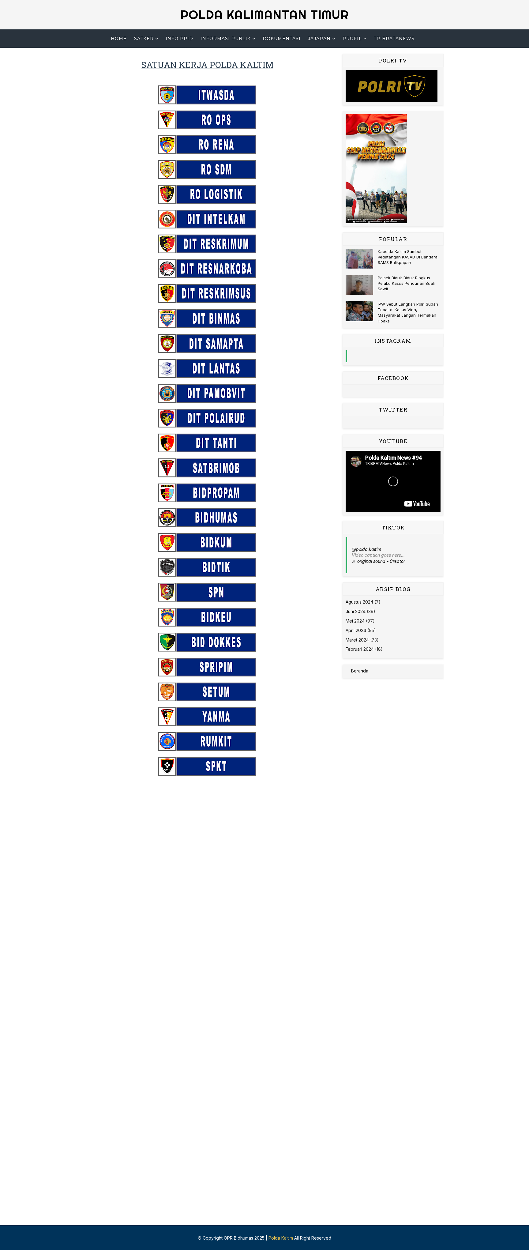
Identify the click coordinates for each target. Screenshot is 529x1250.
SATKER (144, 38)
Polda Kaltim (280, 1238)
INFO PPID (179, 38)
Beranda (359, 670)
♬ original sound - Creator (378, 561)
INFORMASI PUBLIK (226, 38)
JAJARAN (319, 38)
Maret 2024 (357, 639)
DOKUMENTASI (282, 38)
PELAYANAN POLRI (262, 57)
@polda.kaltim (366, 549)
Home (119, 38)
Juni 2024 (356, 611)
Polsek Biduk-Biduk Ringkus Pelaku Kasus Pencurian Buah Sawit (406, 283)
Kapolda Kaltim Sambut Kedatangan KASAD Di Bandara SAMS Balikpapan (407, 257)
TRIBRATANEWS (394, 38)
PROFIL (352, 38)
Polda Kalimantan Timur (264, 14)
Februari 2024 (360, 649)
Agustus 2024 (359, 601)
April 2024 (356, 630)
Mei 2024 (355, 620)
